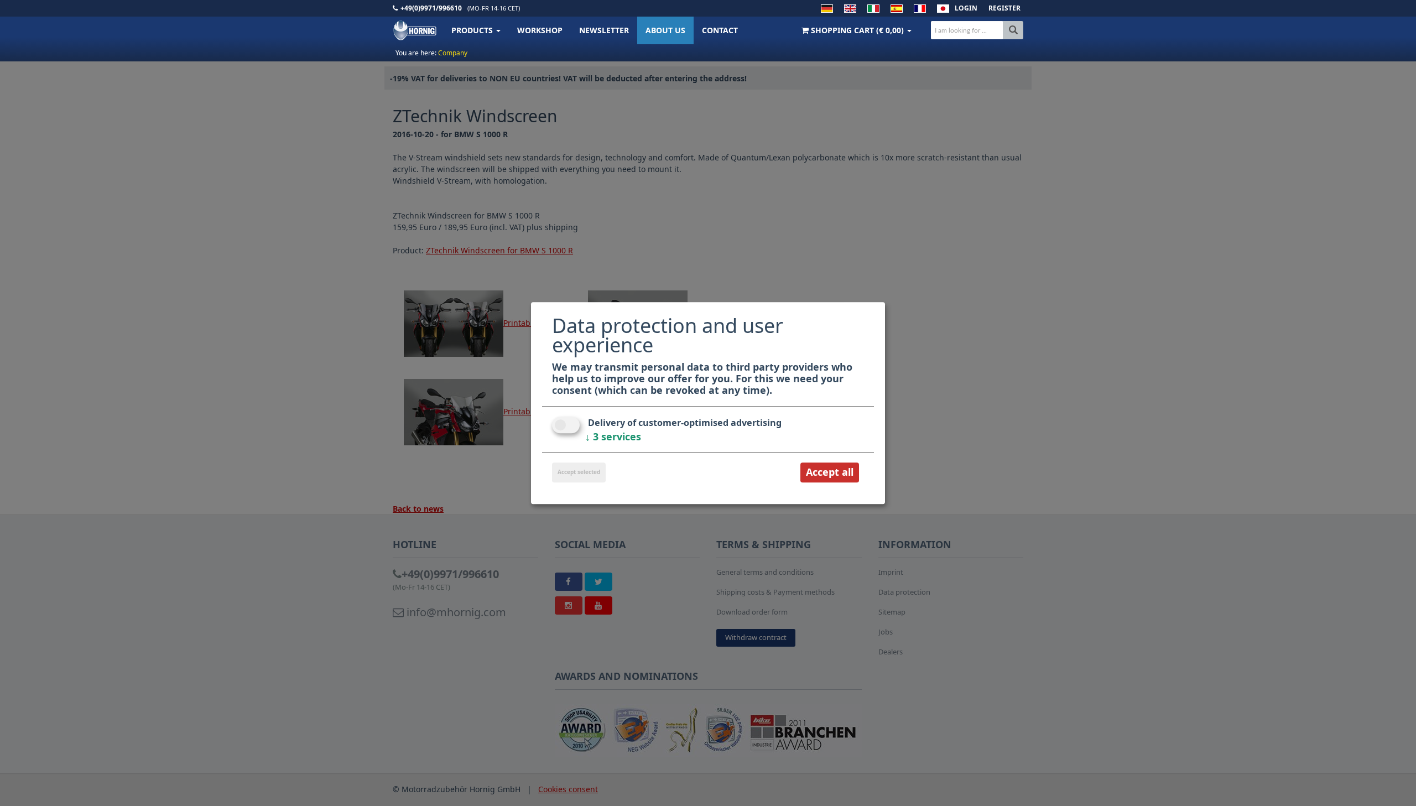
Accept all (829, 472)
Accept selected (579, 472)
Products (473, 30)
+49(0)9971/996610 (431, 8)
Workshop (540, 30)
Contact (720, 30)
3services (613, 437)
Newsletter (604, 30)
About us (665, 30)
